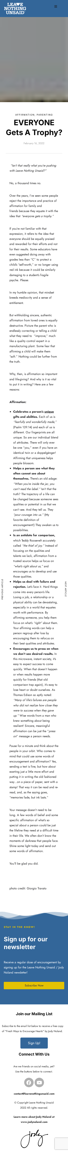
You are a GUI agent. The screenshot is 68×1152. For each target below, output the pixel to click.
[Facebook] (29, 1082)
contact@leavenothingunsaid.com (34, 1094)
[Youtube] (39, 1082)
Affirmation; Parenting (34, 114)
